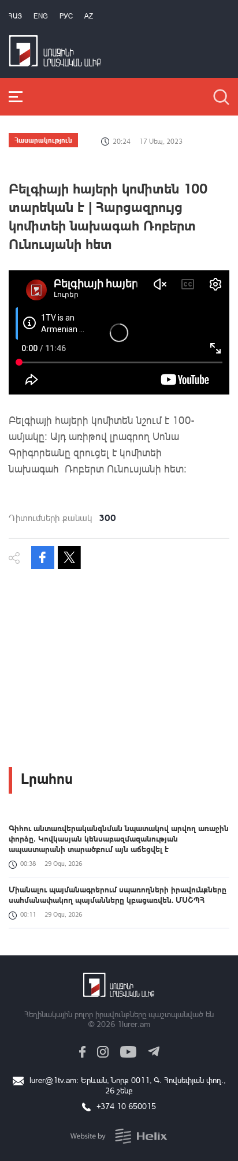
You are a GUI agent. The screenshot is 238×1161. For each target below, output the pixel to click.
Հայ (15, 16)
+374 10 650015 (126, 1106)
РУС (66, 16)
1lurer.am (133, 1024)
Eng (41, 16)
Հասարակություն (43, 139)
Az (88, 16)
